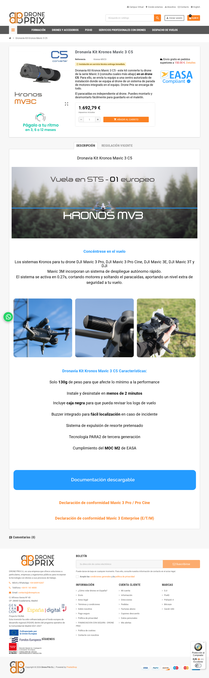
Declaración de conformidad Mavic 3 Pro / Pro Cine (104, 502)
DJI (165, 590)
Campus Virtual (135, 7)
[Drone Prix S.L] (27, 18)
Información (126, 595)
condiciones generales (100, 576)
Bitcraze (168, 604)
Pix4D (166, 595)
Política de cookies (87, 630)
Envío (80, 595)
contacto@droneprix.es (29, 592)
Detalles (190, 62)
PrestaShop (72, 667)
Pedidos (125, 604)
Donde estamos (154, 7)
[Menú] (204, 643)
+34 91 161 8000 (29, 587)
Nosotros (170, 7)
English (195, 7)
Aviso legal (83, 600)
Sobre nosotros (85, 609)
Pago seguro (84, 613)
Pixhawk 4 (169, 600)
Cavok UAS (169, 609)
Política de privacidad (88, 618)
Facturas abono (128, 609)
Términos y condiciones (89, 604)
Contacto (184, 7)
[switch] (198, 666)
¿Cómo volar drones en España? (92, 590)
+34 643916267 (37, 583)
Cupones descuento (130, 613)
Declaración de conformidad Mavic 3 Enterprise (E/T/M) (104, 518)
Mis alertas (126, 622)
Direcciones (126, 600)
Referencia (80, 59)
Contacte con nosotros (88, 635)
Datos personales (129, 618)
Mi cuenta (125, 590)
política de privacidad (125, 576)
